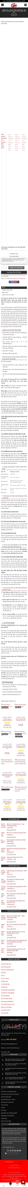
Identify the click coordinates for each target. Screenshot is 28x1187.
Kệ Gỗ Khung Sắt (21, 278)
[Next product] (12, 15)
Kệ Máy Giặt (4, 981)
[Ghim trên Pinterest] (15, 282)
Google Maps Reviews (14, 1172)
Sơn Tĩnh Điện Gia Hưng (14, 1167)
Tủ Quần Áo (4, 987)
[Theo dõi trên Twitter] (13, 1151)
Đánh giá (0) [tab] (5, 292)
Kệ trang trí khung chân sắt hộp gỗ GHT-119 (21, 803)
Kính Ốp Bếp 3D (5, 995)
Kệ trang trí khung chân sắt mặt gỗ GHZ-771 (7, 747)
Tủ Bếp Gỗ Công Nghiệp (7, 993)
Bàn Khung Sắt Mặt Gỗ (7, 1001)
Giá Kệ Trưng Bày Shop (7, 969)
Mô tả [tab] (3, 287)
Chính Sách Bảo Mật (6, 1096)
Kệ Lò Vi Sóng (5, 978)
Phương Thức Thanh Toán (7, 1102)
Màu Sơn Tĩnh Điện (6, 1007)
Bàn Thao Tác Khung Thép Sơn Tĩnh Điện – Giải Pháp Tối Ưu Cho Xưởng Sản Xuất (15, 1059)
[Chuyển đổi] (26, 967)
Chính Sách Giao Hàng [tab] (8, 294)
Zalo (3, 1185)
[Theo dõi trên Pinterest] (18, 1151)
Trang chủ (5, 9)
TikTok (10, 1185)
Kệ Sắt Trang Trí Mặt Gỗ (16, 9)
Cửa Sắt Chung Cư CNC (7, 1004)
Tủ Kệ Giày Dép (5, 984)
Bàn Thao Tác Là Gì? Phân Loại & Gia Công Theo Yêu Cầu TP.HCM (15, 1064)
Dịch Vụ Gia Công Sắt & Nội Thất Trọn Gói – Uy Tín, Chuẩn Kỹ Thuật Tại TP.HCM (15, 1078)
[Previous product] (15, 15)
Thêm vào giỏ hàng (16, 267)
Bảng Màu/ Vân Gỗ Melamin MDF (9, 1113)
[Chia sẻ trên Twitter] (12, 282)
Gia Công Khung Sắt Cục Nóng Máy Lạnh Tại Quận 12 (16, 1069)
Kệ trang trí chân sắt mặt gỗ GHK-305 (21, 746)
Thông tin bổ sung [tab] (7, 290)
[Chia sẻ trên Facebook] (10, 282)
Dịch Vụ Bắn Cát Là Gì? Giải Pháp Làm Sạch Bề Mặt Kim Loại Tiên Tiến (16, 1073)
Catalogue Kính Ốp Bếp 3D (7, 1115)
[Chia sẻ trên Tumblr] (18, 282)
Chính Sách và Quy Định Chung (8, 1091)
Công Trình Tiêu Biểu (6, 1121)
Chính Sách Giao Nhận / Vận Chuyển (10, 1094)
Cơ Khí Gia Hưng (14, 1165)
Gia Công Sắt (4, 1013)
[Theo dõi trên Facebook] (8, 1151)
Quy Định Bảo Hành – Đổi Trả (8, 1099)
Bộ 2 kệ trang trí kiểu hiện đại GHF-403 (21, 719)
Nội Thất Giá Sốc (5, 1010)
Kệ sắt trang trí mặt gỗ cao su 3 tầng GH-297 (21, 775)
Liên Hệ (3, 1107)
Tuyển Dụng (4, 1118)
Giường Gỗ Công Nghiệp (8, 990)
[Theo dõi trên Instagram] (10, 1151)
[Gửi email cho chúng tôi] (15, 1151)
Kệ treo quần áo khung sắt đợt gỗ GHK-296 (7, 803)
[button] (2, 5)
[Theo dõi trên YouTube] (20, 1151)
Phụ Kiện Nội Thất (6, 964)
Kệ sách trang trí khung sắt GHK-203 (7, 719)
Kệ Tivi (3, 975)
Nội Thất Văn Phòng (6, 998)
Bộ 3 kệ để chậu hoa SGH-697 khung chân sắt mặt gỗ (7, 775)
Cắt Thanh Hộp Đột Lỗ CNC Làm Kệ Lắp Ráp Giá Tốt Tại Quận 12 (16, 1082)
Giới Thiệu (3, 1110)
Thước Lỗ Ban (4, 1105)
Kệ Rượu (3, 972)
